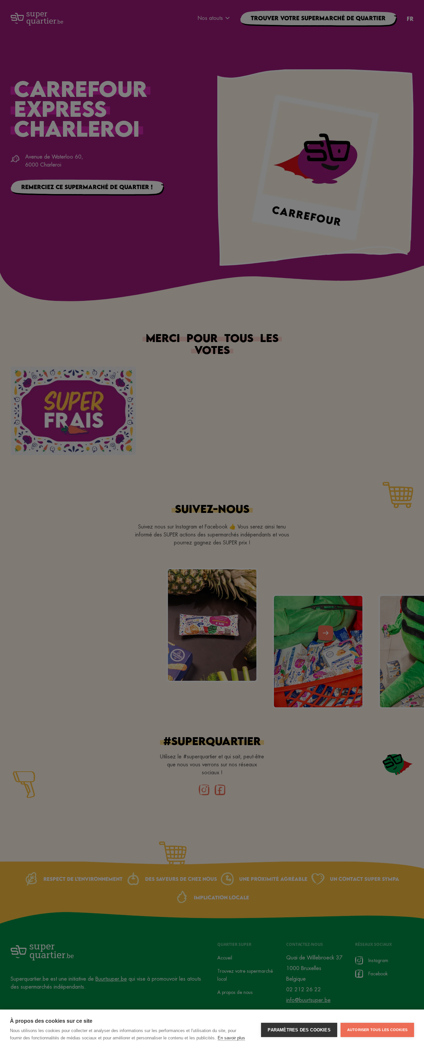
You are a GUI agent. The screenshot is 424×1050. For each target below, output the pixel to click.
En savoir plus (231, 1037)
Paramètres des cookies (299, 1029)
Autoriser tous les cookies (377, 1030)
